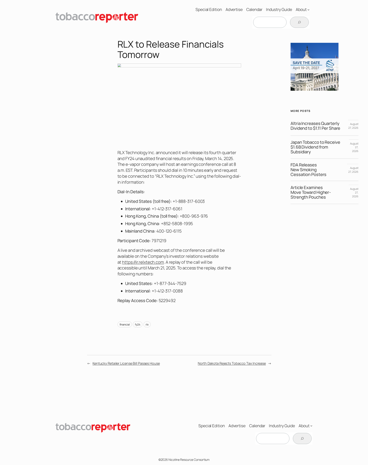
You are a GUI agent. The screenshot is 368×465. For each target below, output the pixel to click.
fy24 (137, 324)
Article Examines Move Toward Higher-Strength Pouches (311, 192)
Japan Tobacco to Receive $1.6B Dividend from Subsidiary (315, 147)
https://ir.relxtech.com (143, 262)
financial (125, 324)
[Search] (299, 22)
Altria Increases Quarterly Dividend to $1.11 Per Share (315, 126)
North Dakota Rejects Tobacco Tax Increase (232, 363)
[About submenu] (308, 9)
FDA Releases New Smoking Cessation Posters (308, 170)
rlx (147, 324)
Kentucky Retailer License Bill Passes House (126, 363)
